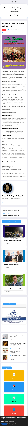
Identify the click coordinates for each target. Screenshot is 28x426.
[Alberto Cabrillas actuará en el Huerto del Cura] (5, 357)
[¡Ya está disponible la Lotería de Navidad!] (5, 350)
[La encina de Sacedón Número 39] (14, 279)
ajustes (11, 421)
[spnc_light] (17, 15)
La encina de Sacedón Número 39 (12, 289)
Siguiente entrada (6, 213)
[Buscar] (15, 15)
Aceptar (4, 423)
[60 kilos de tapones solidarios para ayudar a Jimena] (5, 336)
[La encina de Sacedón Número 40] (14, 255)
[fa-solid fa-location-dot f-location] (16, 2)
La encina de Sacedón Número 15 (11, 210)
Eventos (14, 387)
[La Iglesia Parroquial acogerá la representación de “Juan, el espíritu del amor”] (5, 343)
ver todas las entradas (6, 202)
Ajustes (10, 423)
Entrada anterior (6, 208)
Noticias (14, 399)
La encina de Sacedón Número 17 (11, 215)
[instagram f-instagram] (12, 2)
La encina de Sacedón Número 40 (12, 264)
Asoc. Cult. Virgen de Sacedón (14, 29)
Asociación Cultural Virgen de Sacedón (14, 9)
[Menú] (10, 15)
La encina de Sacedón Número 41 (12, 240)
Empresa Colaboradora (19, 312)
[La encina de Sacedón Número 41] (14, 231)
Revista (4, 29)
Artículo (14, 375)
